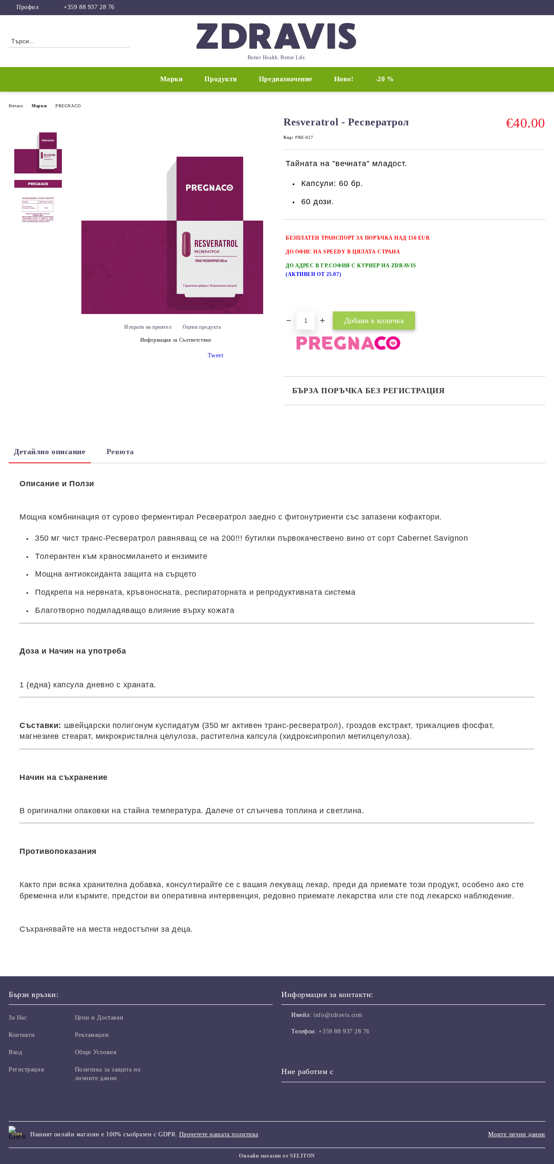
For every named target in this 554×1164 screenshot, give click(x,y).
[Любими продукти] (523, 40)
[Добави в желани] (539, 270)
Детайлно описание (50, 451)
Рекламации (92, 1035)
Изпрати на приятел (147, 327)
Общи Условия (95, 1052)
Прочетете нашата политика (218, 1134)
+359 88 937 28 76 (89, 7)
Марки (171, 79)
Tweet (216, 355)
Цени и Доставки (99, 1017)
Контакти (22, 1035)
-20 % (384, 79)
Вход (15, 1052)
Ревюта (120, 451)
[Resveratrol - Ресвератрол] (172, 312)
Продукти (220, 79)
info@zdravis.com (337, 1015)
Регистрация (26, 1069)
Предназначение (285, 79)
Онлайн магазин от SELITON (277, 1156)
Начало (16, 105)
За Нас (18, 1017)
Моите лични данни (516, 1134)
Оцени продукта (202, 327)
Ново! (344, 79)
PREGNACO (68, 105)
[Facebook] (540, 7)
